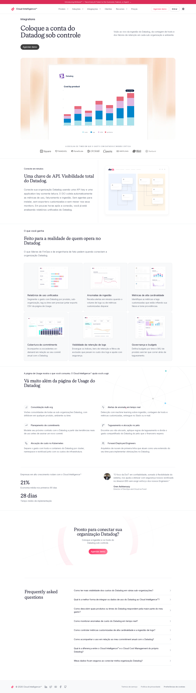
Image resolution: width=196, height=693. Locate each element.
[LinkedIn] (46, 687)
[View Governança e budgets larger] (150, 328)
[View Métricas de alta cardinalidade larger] (150, 278)
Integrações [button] (92, 9)
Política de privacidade (150, 687)
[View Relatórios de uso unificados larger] (53, 278)
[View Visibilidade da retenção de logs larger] (98, 328)
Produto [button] (62, 9)
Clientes (108, 9)
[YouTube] (55, 687)
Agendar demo (160, 9)
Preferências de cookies (174, 687)
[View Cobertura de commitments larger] (46, 328)
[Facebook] (60, 687)
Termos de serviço (129, 687)
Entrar (174, 9)
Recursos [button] (120, 9)
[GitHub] (65, 687)
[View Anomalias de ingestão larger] (105, 278)
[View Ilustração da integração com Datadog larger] (137, 191)
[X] (51, 687)
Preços (134, 9)
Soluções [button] (76, 9)
